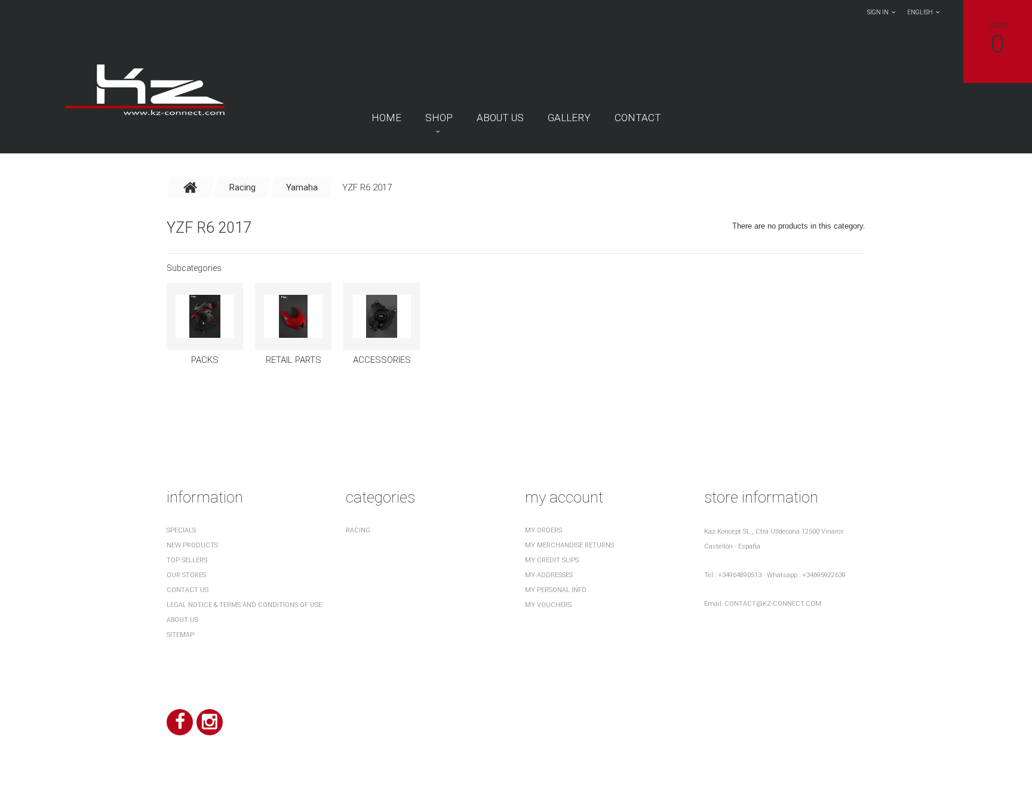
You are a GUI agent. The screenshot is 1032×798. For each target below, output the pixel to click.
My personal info (555, 590)
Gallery (569, 118)
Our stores (186, 575)
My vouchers (548, 605)
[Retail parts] (293, 316)
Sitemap (180, 635)
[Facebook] (180, 722)
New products (192, 545)
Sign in (878, 12)
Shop (439, 118)
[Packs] (205, 316)
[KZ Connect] (144, 89)
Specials (181, 530)
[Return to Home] (190, 187)
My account (564, 497)
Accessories (382, 360)
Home (386, 118)
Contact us (187, 590)
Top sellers (187, 560)
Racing (358, 530)
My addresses (549, 575)
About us (500, 118)
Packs (205, 360)
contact (638, 118)
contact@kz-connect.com (772, 604)
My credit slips (552, 560)
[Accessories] (381, 316)
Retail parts (293, 360)
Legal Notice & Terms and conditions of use (244, 605)
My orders (543, 530)
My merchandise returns (569, 545)
